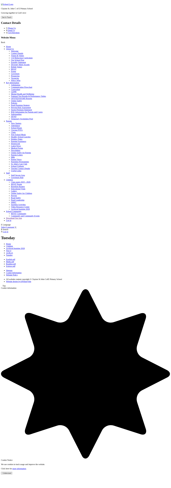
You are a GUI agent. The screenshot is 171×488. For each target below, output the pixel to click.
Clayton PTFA (17, 130)
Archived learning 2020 (20, 209)
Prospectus (15, 76)
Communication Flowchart (21, 87)
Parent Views (16, 159)
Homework (15, 144)
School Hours (16, 128)
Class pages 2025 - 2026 (20, 182)
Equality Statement (18, 62)
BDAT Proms (16, 184)
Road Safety (16, 198)
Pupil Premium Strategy (20, 105)
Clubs (13, 132)
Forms (13, 71)
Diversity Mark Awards (20, 65)
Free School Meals (18, 135)
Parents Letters (17, 155)
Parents (9, 121)
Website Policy (12, 275)
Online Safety (16, 101)
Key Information (12, 83)
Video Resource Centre (20, 207)
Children (9, 180)
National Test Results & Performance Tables (28, 96)
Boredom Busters (18, 186)
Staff (8, 173)
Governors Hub (17, 177)
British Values (16, 67)
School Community (13, 211)
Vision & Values (17, 56)
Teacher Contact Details (20, 168)
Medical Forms (17, 148)
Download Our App (14, 218)
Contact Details (17, 53)
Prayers (14, 196)
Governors (15, 74)
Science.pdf (10, 266)
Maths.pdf (10, 262)
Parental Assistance (18, 141)
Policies (14, 103)
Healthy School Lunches (21, 137)
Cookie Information (14, 273)
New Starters (16, 123)
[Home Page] (7, 4)
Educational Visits (18, 189)
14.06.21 (9, 253)
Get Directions (14, 33)
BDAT (13, 69)
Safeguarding (16, 114)
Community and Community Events (25, 216)
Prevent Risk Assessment (21, 107)
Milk (13, 157)
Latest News (16, 146)
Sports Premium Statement (21, 110)
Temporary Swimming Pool (22, 119)
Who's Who (15, 80)
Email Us (11, 30)
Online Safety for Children (21, 193)
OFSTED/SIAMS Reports (21, 98)
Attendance (15, 126)
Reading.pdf (11, 264)
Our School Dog (17, 60)
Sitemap (9, 270)
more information (19, 469)
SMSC (13, 202)
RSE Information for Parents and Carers (27, 112)
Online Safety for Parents (21, 153)
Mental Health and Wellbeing (22, 94)
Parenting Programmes (20, 162)
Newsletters (15, 150)
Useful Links (16, 171)
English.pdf (10, 259)
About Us (10, 49)
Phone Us (12, 28)
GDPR (14, 92)
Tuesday (9, 255)
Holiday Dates (16, 139)
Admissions (15, 85)
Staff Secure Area (18, 175)
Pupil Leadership (17, 200)
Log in (8, 220)
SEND (13, 117)
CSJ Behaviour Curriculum (22, 58)
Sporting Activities (18, 205)
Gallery (14, 191)
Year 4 (8, 251)
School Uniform (17, 166)
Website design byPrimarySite (18, 281)
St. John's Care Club (19, 164)
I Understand (6, 473)
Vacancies (15, 78)
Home (8, 47)
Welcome (14, 51)
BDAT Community (18, 214)
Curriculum (15, 89)
